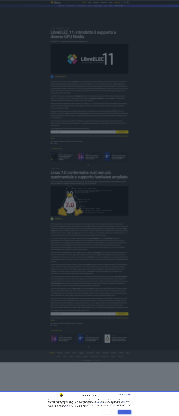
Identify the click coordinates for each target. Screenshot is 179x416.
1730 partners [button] (56, 399)
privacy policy (67, 406)
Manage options (110, 412)
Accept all (124, 412)
